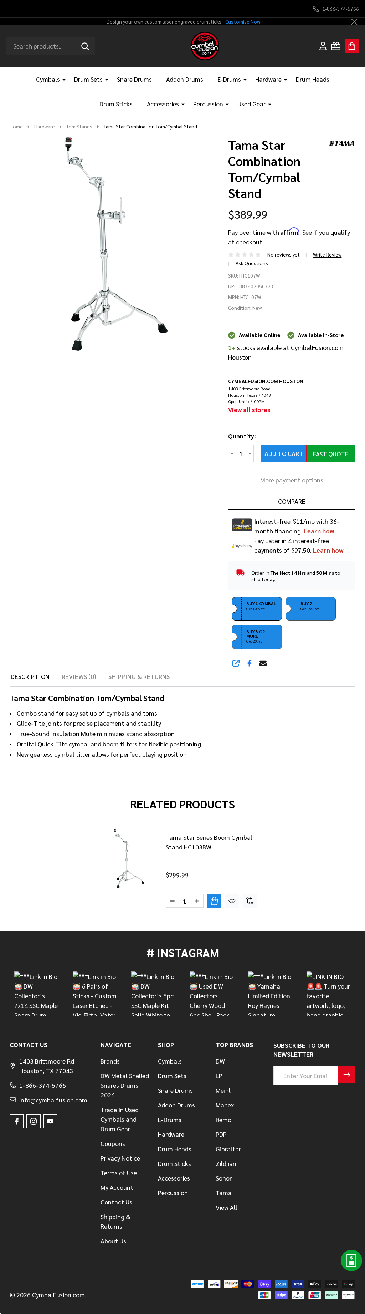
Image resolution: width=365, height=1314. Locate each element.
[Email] (263, 663)
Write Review (327, 254)
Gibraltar (228, 1149)
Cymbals (48, 79)
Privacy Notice (120, 1158)
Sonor (224, 1178)
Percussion (208, 104)
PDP (221, 1134)
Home (16, 126)
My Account (117, 1187)
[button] (257, 609)
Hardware (268, 79)
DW (220, 1061)
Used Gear (251, 104)
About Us (113, 1241)
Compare (291, 501)
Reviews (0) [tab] (79, 676)
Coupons (113, 1143)
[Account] (323, 46)
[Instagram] (33, 1121)
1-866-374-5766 (42, 1085)
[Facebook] (249, 663)
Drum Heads (312, 79)
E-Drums (229, 79)
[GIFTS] (335, 46)
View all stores (249, 409)
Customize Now (243, 21)
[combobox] (50, 46)
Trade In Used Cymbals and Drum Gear (120, 1119)
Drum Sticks (116, 104)
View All (226, 1207)
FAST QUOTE (331, 454)
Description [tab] (30, 676)
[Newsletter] (346, 1074)
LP (219, 1075)
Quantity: (242, 436)
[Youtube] (50, 1121)
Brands (110, 1061)
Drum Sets (88, 79)
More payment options (291, 480)
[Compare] (250, 901)
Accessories (163, 104)
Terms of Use (119, 1172)
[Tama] (339, 142)
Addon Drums (184, 79)
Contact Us (116, 1202)
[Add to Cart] (214, 901)
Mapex (225, 1105)
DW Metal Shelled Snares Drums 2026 (125, 1085)
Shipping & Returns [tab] (139, 676)
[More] (61, 79)
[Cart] (352, 46)
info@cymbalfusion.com (53, 1100)
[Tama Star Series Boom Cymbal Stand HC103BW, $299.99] (128, 858)
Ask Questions (252, 262)
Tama (224, 1192)
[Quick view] (232, 901)
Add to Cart (283, 453)
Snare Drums (134, 79)
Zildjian (226, 1163)
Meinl (223, 1090)
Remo (223, 1119)
